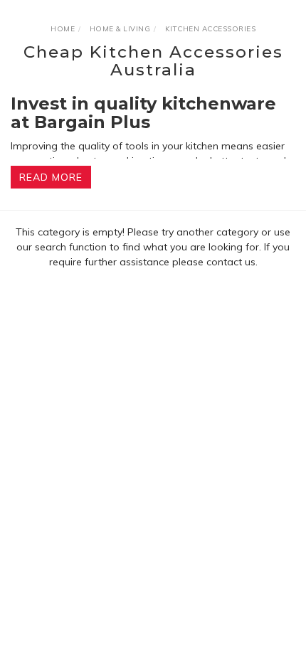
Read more (51, 177)
